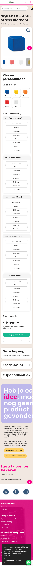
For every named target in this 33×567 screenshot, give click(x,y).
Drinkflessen (5, 536)
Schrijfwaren (5, 539)
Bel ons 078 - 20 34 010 (14, 450)
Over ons (4, 509)
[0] (31, 8)
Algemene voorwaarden (9, 519)
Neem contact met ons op (15, 456)
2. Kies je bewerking (12, 113)
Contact (4, 507)
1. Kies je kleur (9, 85)
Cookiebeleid (5, 524)
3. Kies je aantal (10, 316)
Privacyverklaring (6, 522)
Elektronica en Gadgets (9, 542)
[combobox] (12, 8)
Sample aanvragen (16, 340)
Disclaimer (4, 527)
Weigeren (19, 560)
